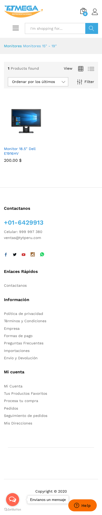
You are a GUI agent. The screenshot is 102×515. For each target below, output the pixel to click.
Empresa (12, 328)
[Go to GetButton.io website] (12, 509)
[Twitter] (14, 255)
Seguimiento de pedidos (25, 416)
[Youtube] (23, 255)
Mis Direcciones (18, 423)
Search (91, 28)
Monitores (13, 46)
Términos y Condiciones (25, 321)
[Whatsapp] (42, 255)
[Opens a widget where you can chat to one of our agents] (82, 505)
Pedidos (11, 408)
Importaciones (17, 351)
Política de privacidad (23, 314)
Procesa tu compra (21, 401)
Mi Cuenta (13, 386)
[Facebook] (5, 255)
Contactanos (15, 285)
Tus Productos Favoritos (25, 393)
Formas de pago (18, 336)
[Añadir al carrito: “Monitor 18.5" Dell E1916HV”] (20, 140)
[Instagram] (32, 254)
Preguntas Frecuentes (23, 343)
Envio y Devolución (21, 358)
